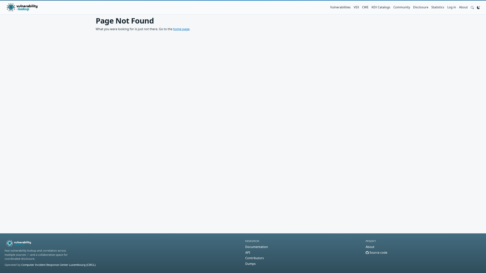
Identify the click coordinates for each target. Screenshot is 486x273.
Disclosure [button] (420, 7)
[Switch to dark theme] (478, 7)
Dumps (250, 264)
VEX (356, 7)
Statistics (437, 7)
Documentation (256, 247)
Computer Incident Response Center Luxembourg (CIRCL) (58, 265)
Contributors (254, 258)
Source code (378, 252)
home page (181, 29)
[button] (472, 7)
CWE (365, 7)
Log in (451, 7)
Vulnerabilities (340, 7)
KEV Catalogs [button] (381, 7)
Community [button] (401, 7)
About (463, 7)
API (247, 252)
